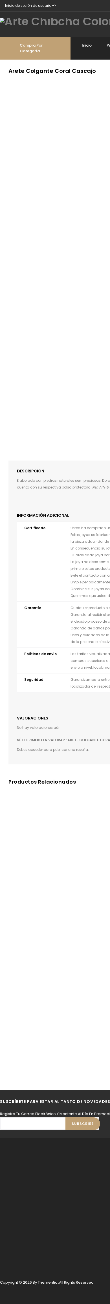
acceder (35, 749)
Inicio (87, 45)
